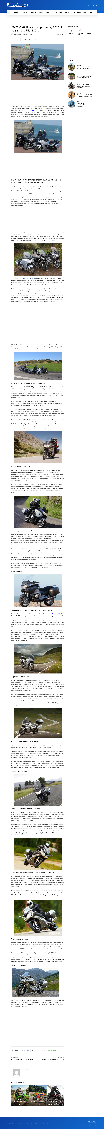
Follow (80, 29)
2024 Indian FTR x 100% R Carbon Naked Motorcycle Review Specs (83, 105)
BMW (58, 401)
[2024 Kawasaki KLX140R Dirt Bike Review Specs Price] (20, 1095)
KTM (38, 1099)
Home (12, 22)
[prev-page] (12, 1109)
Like (72, 29)
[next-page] (15, 1109)
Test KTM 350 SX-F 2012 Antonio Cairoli (53, 1059)
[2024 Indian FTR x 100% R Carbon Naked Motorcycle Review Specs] (71, 104)
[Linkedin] (89, 5)
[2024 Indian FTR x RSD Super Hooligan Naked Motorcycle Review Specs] (55, 1095)
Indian (55, 1099)
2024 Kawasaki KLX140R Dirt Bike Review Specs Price (20, 1103)
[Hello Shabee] (12, 34)
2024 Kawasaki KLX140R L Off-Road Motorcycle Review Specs (84, 95)
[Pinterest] (91, 5)
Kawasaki (20, 1099)
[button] (8, 12)
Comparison (17, 22)
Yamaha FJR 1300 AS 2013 (27, 278)
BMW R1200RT (52, 236)
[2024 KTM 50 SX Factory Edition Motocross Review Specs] (38, 1095)
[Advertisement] (37, 93)
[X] (94, 5)
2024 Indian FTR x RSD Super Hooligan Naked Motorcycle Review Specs (55, 1103)
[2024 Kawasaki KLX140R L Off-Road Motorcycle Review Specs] (71, 95)
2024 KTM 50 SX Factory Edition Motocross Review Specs (37, 1103)
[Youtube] (96, 5)
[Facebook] (86, 5)
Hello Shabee (18, 34)
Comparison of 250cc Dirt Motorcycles (22, 1059)
